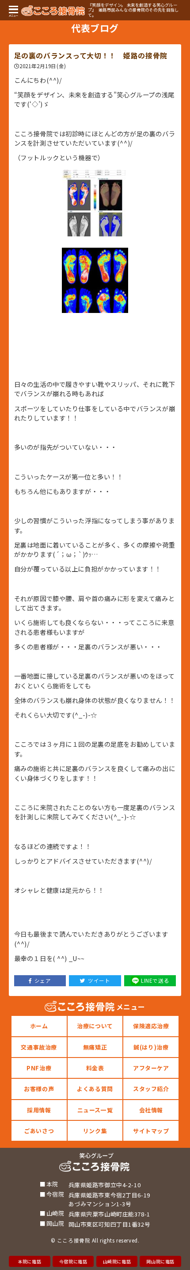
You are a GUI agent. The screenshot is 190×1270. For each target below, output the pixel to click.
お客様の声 (39, 1089)
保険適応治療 (151, 1026)
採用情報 (39, 1110)
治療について (95, 1026)
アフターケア (151, 1068)
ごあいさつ (39, 1131)
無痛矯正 (95, 1047)
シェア (42, 980)
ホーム (39, 1026)
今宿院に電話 (73, 1261)
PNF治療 (39, 1068)
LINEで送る (155, 980)
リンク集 (95, 1131)
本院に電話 (29, 1261)
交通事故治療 (39, 1047)
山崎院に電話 (117, 1261)
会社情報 (151, 1110)
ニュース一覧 (95, 1110)
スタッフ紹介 (151, 1089)
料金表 (95, 1068)
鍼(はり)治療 (150, 1047)
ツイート (99, 980)
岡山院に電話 (160, 1261)
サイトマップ (151, 1131)
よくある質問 (95, 1089)
